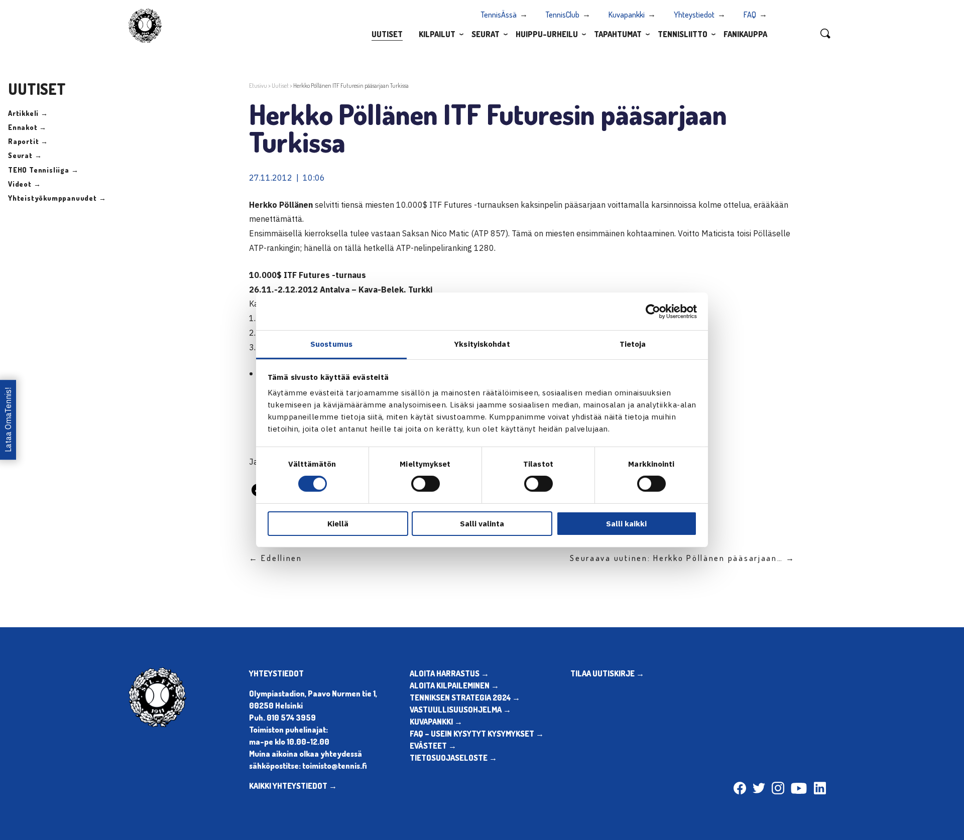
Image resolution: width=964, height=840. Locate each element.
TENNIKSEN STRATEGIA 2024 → (465, 697)
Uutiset (387, 34)
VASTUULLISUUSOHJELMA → (460, 710)
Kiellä (337, 523)
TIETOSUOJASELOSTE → (453, 758)
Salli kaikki (626, 523)
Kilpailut (437, 34)
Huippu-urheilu (547, 34)
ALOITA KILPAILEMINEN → (454, 685)
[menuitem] (387, 33)
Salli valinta (482, 523)
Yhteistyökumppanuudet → (57, 198)
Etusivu (258, 85)
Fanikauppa (745, 34)
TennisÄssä (499, 15)
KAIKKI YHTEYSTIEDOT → (293, 786)
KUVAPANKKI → (436, 722)
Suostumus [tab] (331, 344)
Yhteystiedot (694, 15)
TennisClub (562, 15)
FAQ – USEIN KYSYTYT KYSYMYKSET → (477, 734)
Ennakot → (27, 127)
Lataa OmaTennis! (8, 419)
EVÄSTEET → (433, 746)
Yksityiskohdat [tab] (482, 344)
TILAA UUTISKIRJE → (607, 673)
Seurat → (25, 155)
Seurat (485, 34)
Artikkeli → (28, 113)
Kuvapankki (627, 15)
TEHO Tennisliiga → (43, 170)
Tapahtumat (618, 34)
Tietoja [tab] (633, 344)
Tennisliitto (682, 34)
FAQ (750, 15)
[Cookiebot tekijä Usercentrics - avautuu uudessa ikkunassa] (653, 311)
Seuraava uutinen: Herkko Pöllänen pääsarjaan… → (682, 558)
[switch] (425, 484)
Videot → (24, 184)
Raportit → (28, 141)
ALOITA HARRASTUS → (449, 673)
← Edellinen (275, 558)
